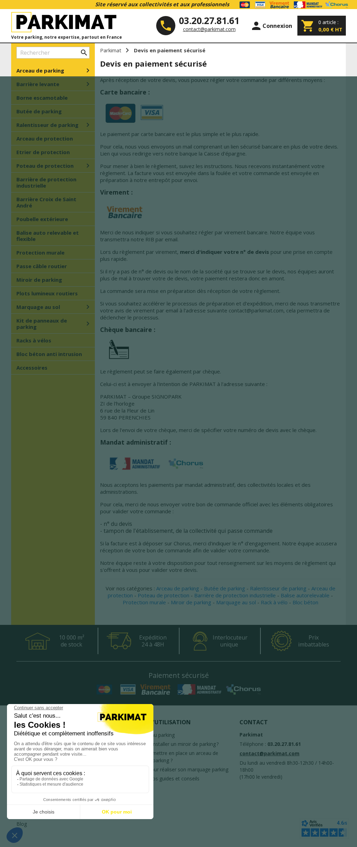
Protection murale (40, 252)
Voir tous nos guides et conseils (163, 778)
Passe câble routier (41, 266)
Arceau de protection (44, 138)
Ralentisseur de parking (54, 125)
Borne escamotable (42, 97)
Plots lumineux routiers (47, 293)
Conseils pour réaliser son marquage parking (178, 769)
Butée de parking (39, 111)
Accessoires (31, 367)
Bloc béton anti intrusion (49, 353)
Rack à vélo (274, 602)
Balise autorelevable (305, 595)
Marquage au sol (54, 307)
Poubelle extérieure (42, 218)
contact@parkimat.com (209, 29)
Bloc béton (305, 602)
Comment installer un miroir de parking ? (173, 744)
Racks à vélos (33, 340)
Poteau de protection (54, 165)
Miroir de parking (39, 279)
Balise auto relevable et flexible (47, 235)
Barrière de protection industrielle (46, 182)
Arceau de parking (54, 70)
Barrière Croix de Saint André (46, 202)
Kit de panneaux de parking (54, 323)
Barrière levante (54, 84)
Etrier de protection (43, 152)
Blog (21, 823)
